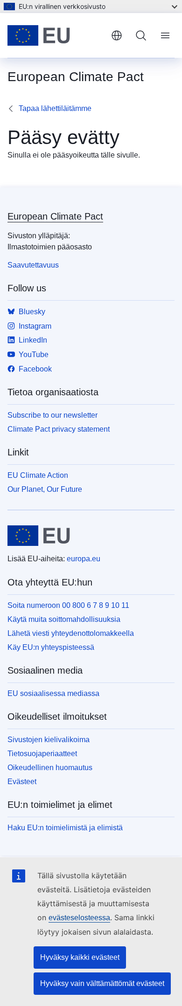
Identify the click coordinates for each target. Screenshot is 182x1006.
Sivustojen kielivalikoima (48, 740)
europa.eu (83, 559)
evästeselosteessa (79, 918)
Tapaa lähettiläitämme (55, 108)
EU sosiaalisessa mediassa (53, 693)
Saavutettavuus (33, 265)
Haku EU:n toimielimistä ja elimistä (65, 828)
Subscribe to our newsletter (52, 415)
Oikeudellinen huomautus (49, 768)
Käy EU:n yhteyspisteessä (50, 647)
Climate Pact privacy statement (58, 429)
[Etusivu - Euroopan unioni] (55, 35)
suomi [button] (116, 35)
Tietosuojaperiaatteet (42, 754)
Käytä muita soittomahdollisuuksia (63, 619)
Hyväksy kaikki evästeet (79, 957)
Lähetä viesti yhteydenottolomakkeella (70, 633)
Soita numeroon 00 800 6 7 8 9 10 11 (68, 605)
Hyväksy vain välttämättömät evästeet (102, 983)
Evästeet (21, 782)
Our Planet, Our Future (44, 489)
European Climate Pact (55, 216)
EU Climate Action (37, 475)
